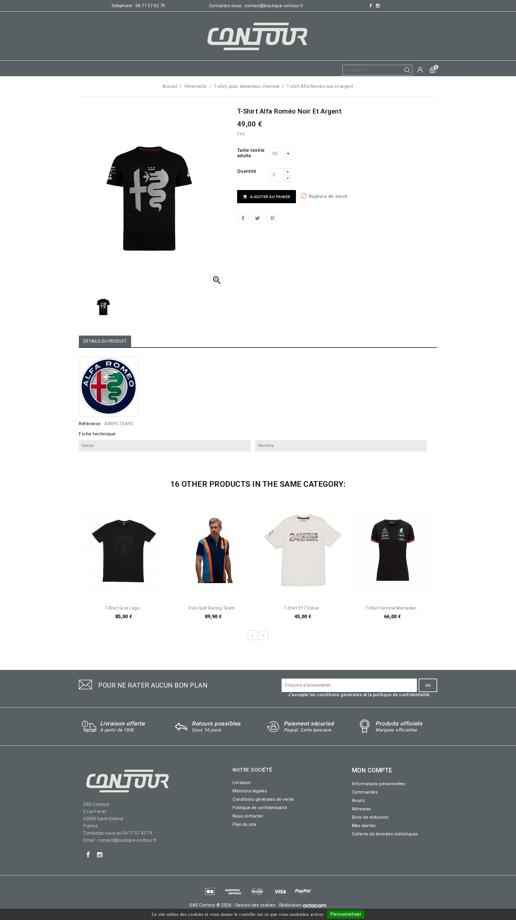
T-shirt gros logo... (124, 608)
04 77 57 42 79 (150, 5)
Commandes (365, 792)
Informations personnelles (379, 783)
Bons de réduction (370, 817)
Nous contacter (248, 816)
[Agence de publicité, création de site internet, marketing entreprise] (315, 905)
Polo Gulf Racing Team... (213, 608)
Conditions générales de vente (263, 799)
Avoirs (358, 800)
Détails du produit (105, 341)
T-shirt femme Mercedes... (392, 608)
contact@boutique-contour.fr (274, 5)
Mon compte (372, 770)
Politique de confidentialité (260, 807)
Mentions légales (250, 791)
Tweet (257, 218)
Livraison (242, 782)
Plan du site (244, 824)
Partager (243, 218)
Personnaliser (346, 914)
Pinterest (272, 218)
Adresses (361, 808)
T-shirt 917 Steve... (303, 608)
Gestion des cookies (255, 905)
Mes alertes (364, 825)
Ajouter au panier (266, 197)
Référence (90, 423)
